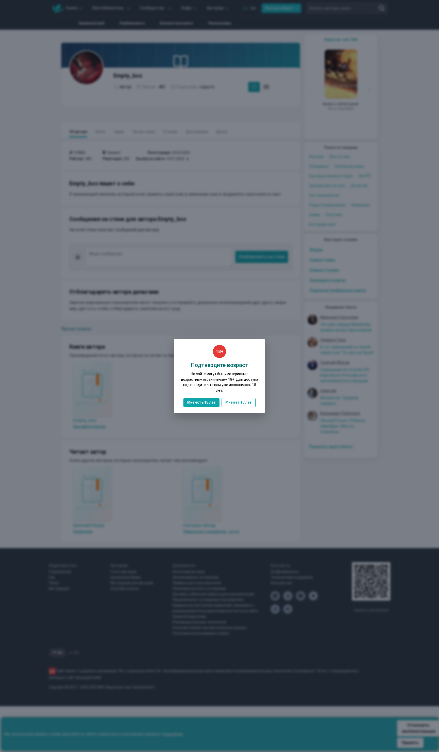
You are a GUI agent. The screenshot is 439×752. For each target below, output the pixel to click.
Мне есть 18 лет (201, 402)
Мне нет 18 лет (238, 402)
